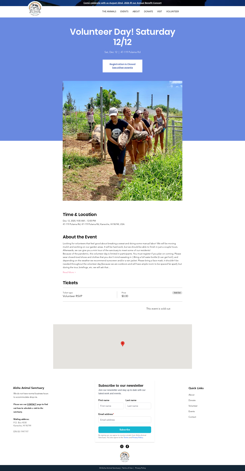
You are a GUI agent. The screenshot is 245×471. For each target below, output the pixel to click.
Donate (192, 400)
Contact (192, 417)
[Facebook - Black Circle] (127, 446)
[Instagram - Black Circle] (121, 446)
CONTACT (31, 404)
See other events (122, 67)
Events (192, 411)
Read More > (69, 272)
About (191, 394)
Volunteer (193, 405)
